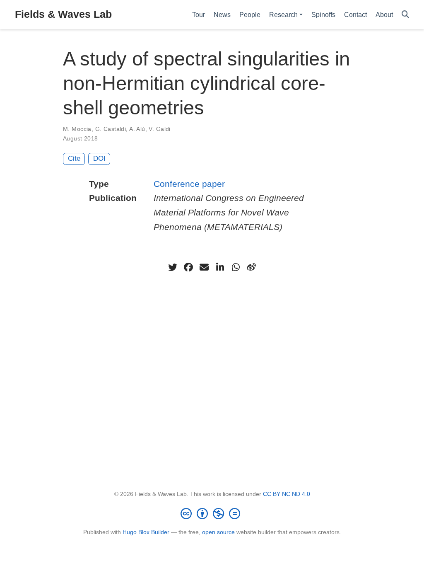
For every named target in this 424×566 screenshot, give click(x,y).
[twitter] (172, 267)
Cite (74, 158)
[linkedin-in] (220, 267)
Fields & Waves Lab (63, 14)
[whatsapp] (235, 267)
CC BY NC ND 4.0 (286, 494)
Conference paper (189, 184)
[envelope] (204, 267)
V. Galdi (159, 129)
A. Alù (137, 129)
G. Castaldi (110, 129)
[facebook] (188, 267)
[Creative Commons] (212, 513)
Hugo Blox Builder (146, 532)
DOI (99, 158)
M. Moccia (77, 129)
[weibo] (251, 267)
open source (218, 532)
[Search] (405, 14)
